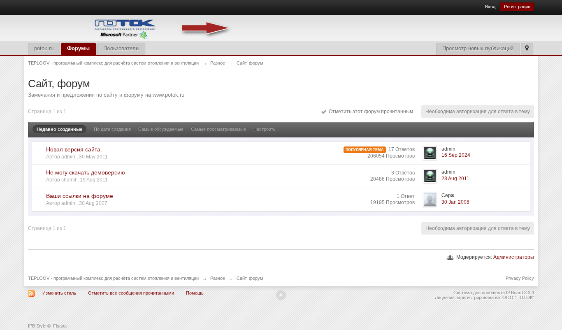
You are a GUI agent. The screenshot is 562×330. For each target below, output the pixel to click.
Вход (490, 6)
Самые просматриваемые (218, 129)
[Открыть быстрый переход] (527, 49)
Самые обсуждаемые (160, 129)
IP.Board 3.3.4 (520, 292)
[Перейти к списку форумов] (131, 27)
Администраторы (513, 257)
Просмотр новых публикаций (477, 48)
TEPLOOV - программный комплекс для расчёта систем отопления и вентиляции (113, 278)
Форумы (78, 48)
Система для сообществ (479, 292)
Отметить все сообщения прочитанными (131, 292)
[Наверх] (281, 295)
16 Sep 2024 (455, 155)
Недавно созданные (59, 129)
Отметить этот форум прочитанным (369, 111)
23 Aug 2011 (455, 178)
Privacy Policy (520, 278)
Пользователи (121, 48)
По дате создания (112, 129)
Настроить (264, 129)
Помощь (195, 292)
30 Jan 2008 (455, 202)
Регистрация (517, 6)
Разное (217, 278)
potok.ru (43, 48)
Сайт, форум (250, 278)
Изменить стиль (59, 292)
